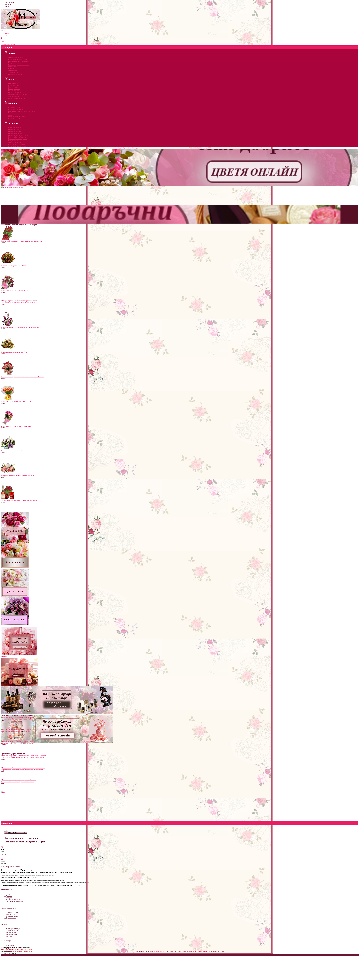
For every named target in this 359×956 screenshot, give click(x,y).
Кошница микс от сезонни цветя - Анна (14, 352)
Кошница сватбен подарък (17, 117)
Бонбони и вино (13, 113)
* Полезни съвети (10, 914)
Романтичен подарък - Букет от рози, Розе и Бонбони (19, 500)
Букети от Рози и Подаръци (17, 137)
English (6, 35)
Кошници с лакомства (15, 107)
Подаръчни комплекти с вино (18, 135)
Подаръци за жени (14, 129)
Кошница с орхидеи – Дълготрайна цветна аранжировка (20, 327)
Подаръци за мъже (14, 131)
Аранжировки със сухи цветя (18, 94)
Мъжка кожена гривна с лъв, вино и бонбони (16, 731)
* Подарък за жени (10, 932)
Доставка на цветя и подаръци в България (16, 949)
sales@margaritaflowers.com (10, 867)
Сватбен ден (12, 70)
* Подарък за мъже (11, 934)
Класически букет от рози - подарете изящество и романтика (21, 241)
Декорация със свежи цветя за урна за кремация (17, 476)
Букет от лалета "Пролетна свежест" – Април (16, 401)
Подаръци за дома (14, 128)
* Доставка (8, 896)
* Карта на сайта (10, 918)
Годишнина (12, 68)
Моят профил (9, 2)
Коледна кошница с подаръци (18, 61)
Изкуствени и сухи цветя (16, 144)
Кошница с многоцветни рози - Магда (14, 266)
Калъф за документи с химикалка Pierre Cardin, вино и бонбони (22, 757)
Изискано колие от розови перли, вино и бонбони (17, 782)
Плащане (7, 6)
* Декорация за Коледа (12, 929)
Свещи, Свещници (14, 142)
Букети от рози (13, 83)
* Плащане (8, 898)
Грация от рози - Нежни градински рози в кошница (18, 302)
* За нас (7, 894)
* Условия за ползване (12, 899)
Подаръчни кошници (15, 133)
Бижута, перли (13, 141)
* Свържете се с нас (11, 912)
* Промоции (8, 936)
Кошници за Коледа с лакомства (19, 59)
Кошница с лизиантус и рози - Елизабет (14, 451)
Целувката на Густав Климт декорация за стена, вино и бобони (22, 770)
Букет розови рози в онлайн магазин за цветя (16, 426)
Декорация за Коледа (15, 57)
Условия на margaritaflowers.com (21, 951)
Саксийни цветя (13, 96)
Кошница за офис (14, 118)
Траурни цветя (13, 72)
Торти (10, 115)
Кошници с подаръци (15, 109)
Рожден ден (12, 67)
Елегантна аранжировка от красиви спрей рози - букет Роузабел (22, 377)
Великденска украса (15, 74)
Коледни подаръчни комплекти (18, 65)
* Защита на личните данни (13, 901)
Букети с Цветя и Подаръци (17, 139)
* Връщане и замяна (11, 916)
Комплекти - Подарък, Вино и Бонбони (21, 111)
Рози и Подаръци (14, 91)
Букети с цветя (13, 87)
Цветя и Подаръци (14, 92)
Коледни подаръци (14, 63)
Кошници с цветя (14, 89)
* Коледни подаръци (11, 930)
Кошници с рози (13, 85)
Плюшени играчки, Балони (17, 146)
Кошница (7, 4)
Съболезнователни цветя (16, 98)
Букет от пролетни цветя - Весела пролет (15, 290)
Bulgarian (3, 30)
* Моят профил (9, 945)
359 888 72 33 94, (7, 855)
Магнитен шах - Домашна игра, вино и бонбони (17, 719)
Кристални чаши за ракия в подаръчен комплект (17, 743)
